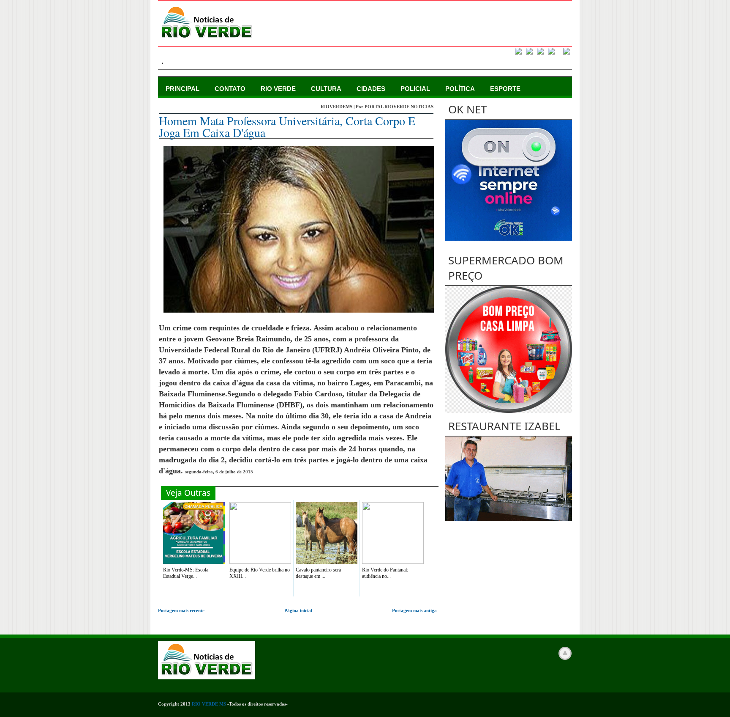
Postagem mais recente (181, 610)
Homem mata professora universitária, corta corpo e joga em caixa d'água (287, 126)
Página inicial (298, 610)
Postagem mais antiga (414, 610)
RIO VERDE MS (209, 703)
